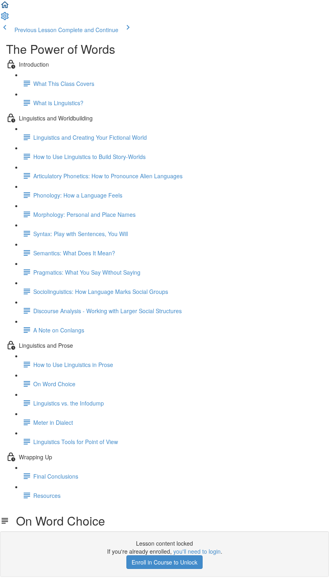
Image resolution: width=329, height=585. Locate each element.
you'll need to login (197, 551)
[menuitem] (5, 18)
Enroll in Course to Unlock (164, 562)
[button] (5, 7)
